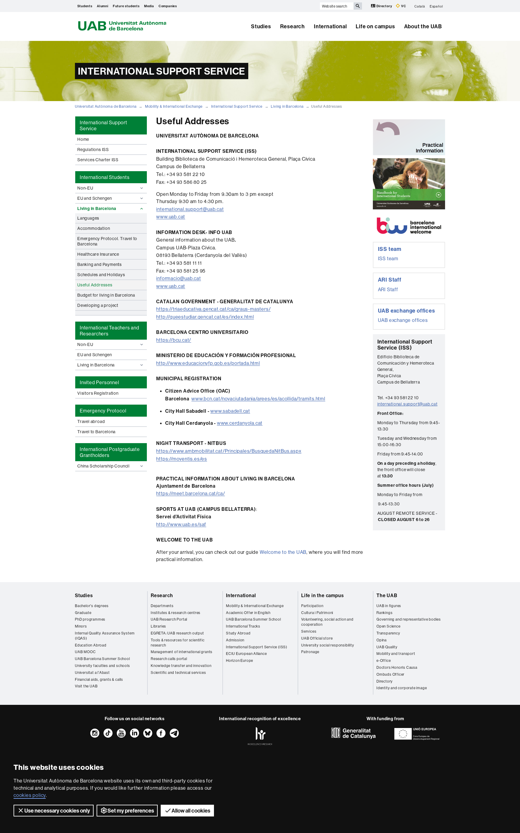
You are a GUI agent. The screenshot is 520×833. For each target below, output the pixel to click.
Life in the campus (322, 595)
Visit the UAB (86, 686)
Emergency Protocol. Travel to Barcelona (107, 241)
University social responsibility (327, 645)
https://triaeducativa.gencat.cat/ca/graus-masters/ (213, 309)
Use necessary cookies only (57, 810)
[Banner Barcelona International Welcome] (409, 225)
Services (308, 631)
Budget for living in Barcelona (106, 295)
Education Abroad (91, 645)
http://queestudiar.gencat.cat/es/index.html (205, 317)
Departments (162, 605)
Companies (168, 6)
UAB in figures (388, 605)
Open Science (388, 626)
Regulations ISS (93, 149)
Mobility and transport (395, 653)
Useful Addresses (95, 285)
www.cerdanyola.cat (239, 423)
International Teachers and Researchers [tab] (109, 331)
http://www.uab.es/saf (181, 524)
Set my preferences (130, 810)
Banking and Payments (99, 264)
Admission (235, 640)
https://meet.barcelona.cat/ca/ (190, 493)
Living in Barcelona (287, 106)
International (330, 26)
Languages (88, 218)
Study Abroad (238, 633)
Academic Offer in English (248, 612)
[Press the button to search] (358, 6)
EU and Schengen (94, 198)
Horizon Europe (239, 660)
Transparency (388, 633)
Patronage (310, 651)
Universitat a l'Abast (92, 672)
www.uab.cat (170, 217)
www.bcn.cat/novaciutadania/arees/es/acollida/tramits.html (258, 399)
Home (83, 139)
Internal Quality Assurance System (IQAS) (105, 635)
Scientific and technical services (178, 672)
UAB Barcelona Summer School (102, 658)
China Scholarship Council (103, 466)
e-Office (383, 660)
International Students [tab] (105, 177)
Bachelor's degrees (91, 605)
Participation (312, 605)
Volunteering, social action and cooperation (327, 622)
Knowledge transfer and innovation (181, 665)
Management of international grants (181, 651)
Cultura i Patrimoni (317, 612)
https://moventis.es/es (181, 459)
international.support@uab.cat (190, 209)
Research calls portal (169, 658)
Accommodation (93, 228)
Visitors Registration (98, 393)
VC (403, 6)
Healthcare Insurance (98, 254)
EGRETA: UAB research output (177, 633)
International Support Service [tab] (103, 125)
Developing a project (97, 305)
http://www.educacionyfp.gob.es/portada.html (208, 363)
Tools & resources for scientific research (178, 642)
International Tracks (243, 626)
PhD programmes (90, 619)
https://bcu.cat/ (173, 340)
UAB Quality (387, 647)
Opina (381, 640)
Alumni (102, 6)
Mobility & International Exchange (174, 106)
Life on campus (375, 26)
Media (149, 6)
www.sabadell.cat (230, 411)
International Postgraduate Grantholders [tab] (110, 452)
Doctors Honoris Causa (396, 667)
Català (419, 6)
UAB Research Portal (169, 619)
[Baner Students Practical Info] (409, 137)
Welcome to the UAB (283, 552)
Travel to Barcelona (96, 431)
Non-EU (85, 188)
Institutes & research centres (175, 612)
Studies (261, 26)
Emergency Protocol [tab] (103, 411)
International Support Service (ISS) (256, 647)
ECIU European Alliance (246, 653)
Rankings (384, 612)
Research (292, 26)
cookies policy (30, 795)
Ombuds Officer (390, 674)
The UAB (387, 595)
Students (84, 6)
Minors (81, 626)
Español (436, 6)
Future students (126, 6)
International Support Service (236, 106)
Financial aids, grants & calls (99, 679)
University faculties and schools (102, 665)
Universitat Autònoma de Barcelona (105, 106)
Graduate (83, 612)
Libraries (158, 626)
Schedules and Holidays (101, 274)
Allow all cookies (191, 810)
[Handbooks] (409, 183)
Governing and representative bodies (408, 619)
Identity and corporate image (401, 688)
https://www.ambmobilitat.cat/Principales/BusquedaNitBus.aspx (228, 451)
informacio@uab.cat (178, 278)
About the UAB (423, 26)
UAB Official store (317, 638)
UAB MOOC (85, 651)
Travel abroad (91, 421)
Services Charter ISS (98, 159)
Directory (384, 6)
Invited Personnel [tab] (99, 382)
